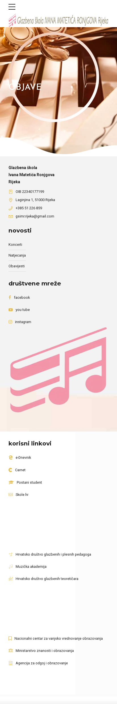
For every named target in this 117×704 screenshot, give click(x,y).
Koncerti (15, 244)
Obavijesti (17, 266)
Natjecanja (17, 255)
